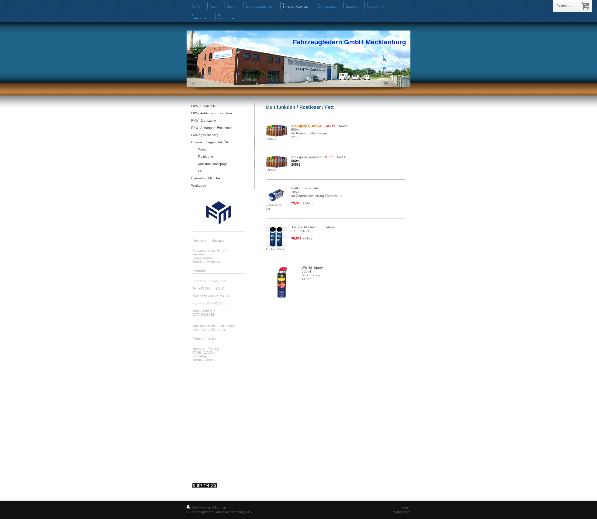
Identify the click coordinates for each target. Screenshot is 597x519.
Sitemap (220, 507)
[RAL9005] (276, 162)
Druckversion (201, 507)
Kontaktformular (213, 329)
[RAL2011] (276, 131)
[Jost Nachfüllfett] (276, 236)
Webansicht (401, 512)
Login (406, 507)
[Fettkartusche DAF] (276, 195)
